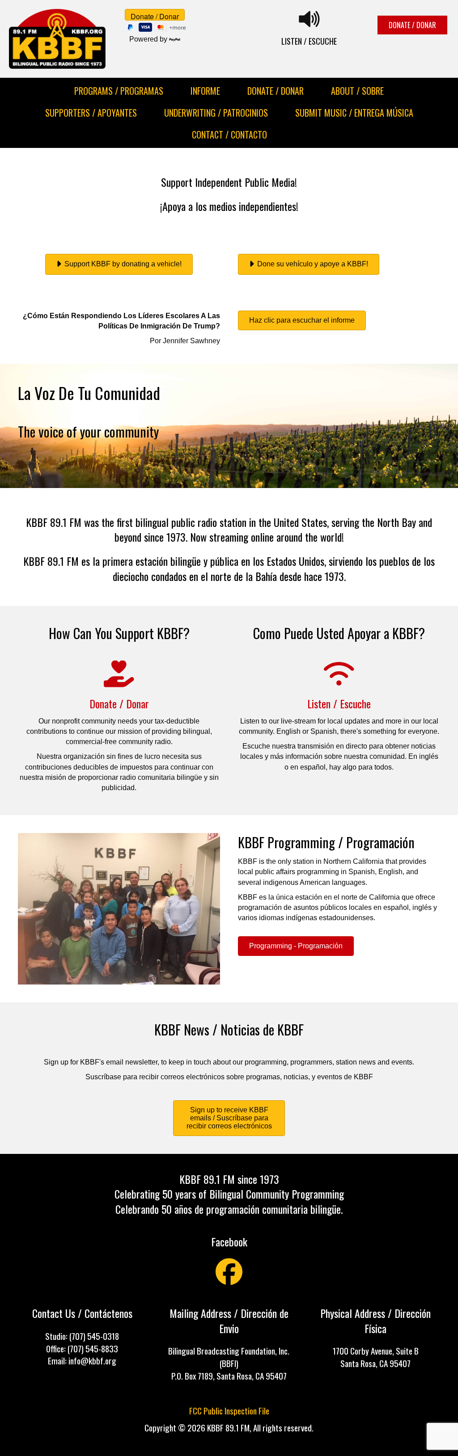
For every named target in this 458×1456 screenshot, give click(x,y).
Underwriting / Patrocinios (216, 112)
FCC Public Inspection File (229, 1410)
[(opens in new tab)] (339, 681)
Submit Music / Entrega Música (354, 112)
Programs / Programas (118, 90)
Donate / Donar (275, 90)
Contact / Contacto (229, 134)
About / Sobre (357, 90)
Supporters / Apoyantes (91, 112)
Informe (205, 90)
